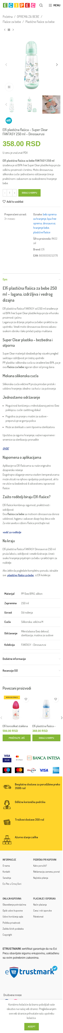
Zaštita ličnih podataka (13, 928)
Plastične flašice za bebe (40, 22)
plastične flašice (41, 232)
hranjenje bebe (41, 227)
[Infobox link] (31, 787)
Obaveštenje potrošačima (14, 904)
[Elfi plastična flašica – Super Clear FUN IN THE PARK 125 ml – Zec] (46, 708)
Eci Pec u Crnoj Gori (12, 883)
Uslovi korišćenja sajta (13, 916)
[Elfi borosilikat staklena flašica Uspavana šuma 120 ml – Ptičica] (17, 708)
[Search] (41, 5)
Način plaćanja (40, 904)
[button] (6, 64)
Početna (8, 16)
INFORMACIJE (9, 859)
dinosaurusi (49, 223)
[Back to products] (9, 30)
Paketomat (38, 916)
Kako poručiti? (40, 865)
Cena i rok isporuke (42, 910)
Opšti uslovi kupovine (13, 910)
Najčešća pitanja (40, 877)
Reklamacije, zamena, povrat (46, 871)
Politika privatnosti (11, 922)
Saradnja (7, 877)
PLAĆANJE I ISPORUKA (44, 898)
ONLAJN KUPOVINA (12, 898)
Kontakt (6, 871)
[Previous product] (5, 30)
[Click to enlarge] (9, 87)
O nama (6, 865)
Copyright (7, 934)
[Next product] (13, 30)
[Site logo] (19, 5)
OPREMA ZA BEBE (28, 16)
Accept (31, 1026)
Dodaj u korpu (29, 192)
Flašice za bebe (12, 22)
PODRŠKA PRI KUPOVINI (44, 859)
